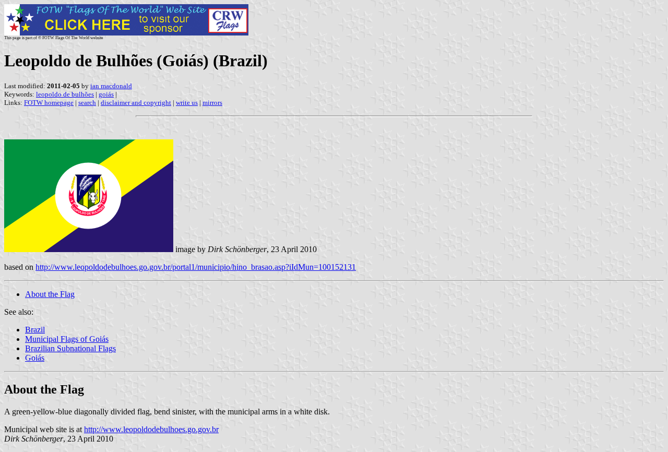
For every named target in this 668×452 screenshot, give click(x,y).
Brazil (35, 329)
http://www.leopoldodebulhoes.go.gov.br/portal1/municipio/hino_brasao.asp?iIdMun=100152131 (195, 267)
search (87, 102)
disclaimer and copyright (136, 102)
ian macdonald (111, 86)
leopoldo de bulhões (65, 94)
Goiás (34, 357)
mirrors (212, 102)
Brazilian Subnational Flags (70, 348)
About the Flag (50, 294)
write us (187, 102)
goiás (106, 94)
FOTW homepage (49, 102)
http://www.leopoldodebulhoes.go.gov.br (151, 429)
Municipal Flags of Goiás (67, 339)
